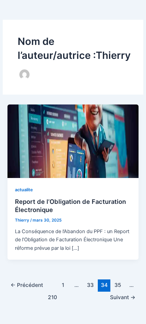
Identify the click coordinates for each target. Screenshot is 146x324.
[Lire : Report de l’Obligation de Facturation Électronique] (72, 141)
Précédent (27, 285)
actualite (24, 189)
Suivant (122, 297)
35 (117, 285)
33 (90, 285)
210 (52, 297)
